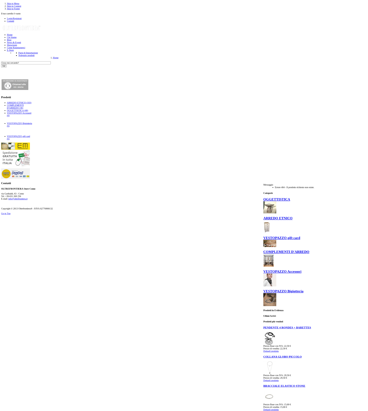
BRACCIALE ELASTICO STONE (284, 385)
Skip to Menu (13, 3)
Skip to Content (14, 6)
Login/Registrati (14, 18)
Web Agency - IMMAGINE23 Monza (18, 203)
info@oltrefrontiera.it (17, 199)
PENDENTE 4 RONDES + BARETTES (287, 327)
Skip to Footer (13, 8)
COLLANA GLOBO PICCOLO (282, 356)
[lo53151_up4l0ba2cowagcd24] (269, 373)
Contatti (10, 21)
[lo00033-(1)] (269, 402)
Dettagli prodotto (271, 351)
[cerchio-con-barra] (269, 344)
